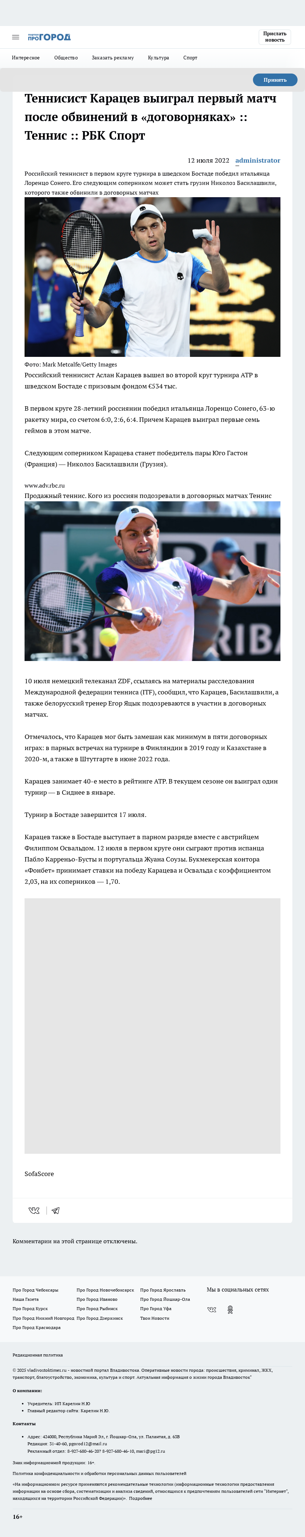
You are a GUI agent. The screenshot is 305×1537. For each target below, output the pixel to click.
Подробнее (140, 1498)
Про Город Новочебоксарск (105, 1290)
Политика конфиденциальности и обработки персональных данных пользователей (99, 1473)
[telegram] (58, 1210)
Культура (158, 57)
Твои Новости (154, 1318)
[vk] (34, 1210)
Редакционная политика (38, 1355)
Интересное (26, 57)
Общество (66, 57)
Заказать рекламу (113, 57)
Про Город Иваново (97, 1299)
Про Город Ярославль (163, 1290)
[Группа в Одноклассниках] (230, 1309)
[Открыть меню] (16, 37)
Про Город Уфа (155, 1308)
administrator (257, 160)
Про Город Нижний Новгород (43, 1318)
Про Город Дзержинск (100, 1318)
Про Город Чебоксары (35, 1290)
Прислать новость (274, 36)
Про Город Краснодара (37, 1327)
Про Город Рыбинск (97, 1308)
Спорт (190, 57)
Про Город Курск (30, 1308)
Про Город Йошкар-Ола (165, 1299)
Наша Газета (26, 1299)
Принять (275, 79)
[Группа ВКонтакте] (211, 1309)
